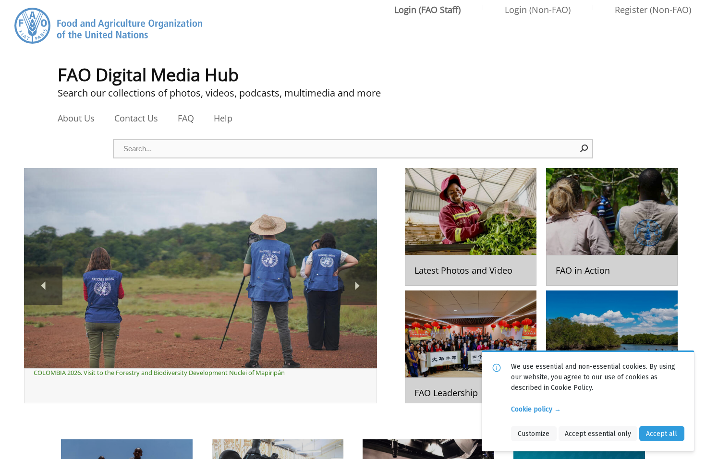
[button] (584, 148)
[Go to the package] (470, 227)
